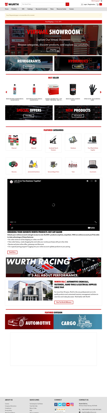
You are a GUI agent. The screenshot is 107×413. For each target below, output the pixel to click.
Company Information (10, 406)
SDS (23, 9)
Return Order (33, 408)
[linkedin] (64, 404)
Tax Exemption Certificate (36, 403)
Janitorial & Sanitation (34, 172)
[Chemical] (14, 141)
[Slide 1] (50, 51)
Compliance (8, 408)
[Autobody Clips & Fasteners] (53, 141)
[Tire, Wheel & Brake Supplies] (93, 141)
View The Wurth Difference (63, 302)
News (52, 9)
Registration (91, 4)
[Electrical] (34, 141)
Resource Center (61, 9)
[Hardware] (73, 141)
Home (6, 9)
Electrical (33, 148)
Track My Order (34, 406)
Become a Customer (41, 9)
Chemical (14, 148)
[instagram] (72, 404)
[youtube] (68, 404)
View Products (78, 115)
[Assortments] (93, 165)
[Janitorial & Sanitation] (34, 165)
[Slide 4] (58, 51)
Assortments (93, 172)
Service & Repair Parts (53, 172)
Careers (71, 9)
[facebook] (56, 404)
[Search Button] (67, 4)
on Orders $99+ (53, 22)
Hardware (73, 148)
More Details (28, 66)
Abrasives (14, 172)
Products (14, 9)
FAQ (31, 410)
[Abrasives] (14, 165)
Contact (7, 403)
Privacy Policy (8, 410)
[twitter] (60, 404)
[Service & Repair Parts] (53, 165)
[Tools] (73, 165)
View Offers (28, 115)
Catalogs (30, 9)
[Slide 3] (56, 51)
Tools (73, 172)
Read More (12, 252)
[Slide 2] (53, 51)
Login (85, 4)
